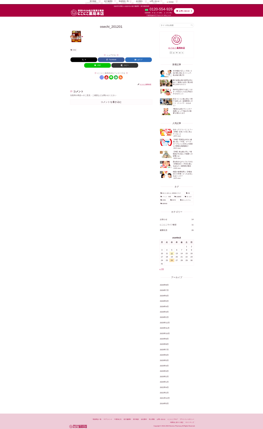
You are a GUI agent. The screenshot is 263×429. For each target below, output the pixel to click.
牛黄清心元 (118, 419)
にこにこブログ (173, 419)
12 (172, 253)
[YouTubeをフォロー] (106, 77)
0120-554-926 (161, 9)
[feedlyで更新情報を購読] (116, 77)
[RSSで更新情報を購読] (121, 77)
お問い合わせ (184, 11)
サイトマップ (189, 422)
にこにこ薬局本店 (176, 48)
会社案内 (144, 419)
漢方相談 (136, 419)
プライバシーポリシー (187, 419)
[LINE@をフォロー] (111, 77)
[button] (124, 65)
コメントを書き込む (111, 102)
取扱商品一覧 (97, 419)
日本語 (74, 50)
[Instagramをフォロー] (102, 77)
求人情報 (152, 419)
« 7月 (161, 269)
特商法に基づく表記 (176, 422)
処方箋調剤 (127, 419)
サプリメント (108, 419)
